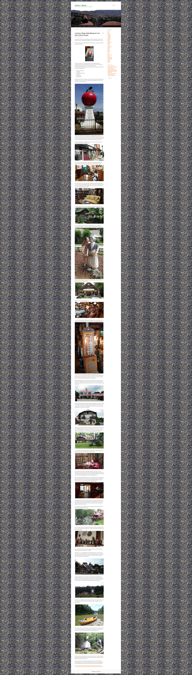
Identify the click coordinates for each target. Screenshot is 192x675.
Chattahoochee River (78, 666)
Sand (108, 53)
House (109, 45)
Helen (80, 552)
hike (88, 666)
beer (101, 665)
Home (76, 26)
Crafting (79, 665)
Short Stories (110, 54)
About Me (79, 26)
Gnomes (86, 665)
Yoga (108, 62)
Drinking (81, 665)
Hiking (88, 665)
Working (109, 61)
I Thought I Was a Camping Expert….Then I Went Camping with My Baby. (112, 74)
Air (108, 31)
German (85, 666)
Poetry (109, 50)
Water (95, 665)
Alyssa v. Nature (80, 5)
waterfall (95, 666)
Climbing (109, 35)
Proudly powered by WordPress (96, 671)
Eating (84, 665)
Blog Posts (84, 26)
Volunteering (110, 59)
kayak (91, 666)
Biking (109, 33)
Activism (109, 30)
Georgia (82, 666)
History (91, 665)
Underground (110, 58)
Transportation (110, 57)
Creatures (109, 38)
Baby (108, 32)
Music (109, 48)
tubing (93, 666)
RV (108, 52)
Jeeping (109, 47)
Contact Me (101, 26)
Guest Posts (110, 42)
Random (109, 51)
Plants (93, 665)
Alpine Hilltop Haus (97, 428)
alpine (99, 665)
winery (97, 666)
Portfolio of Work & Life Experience (93, 26)
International (110, 46)
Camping (109, 34)
